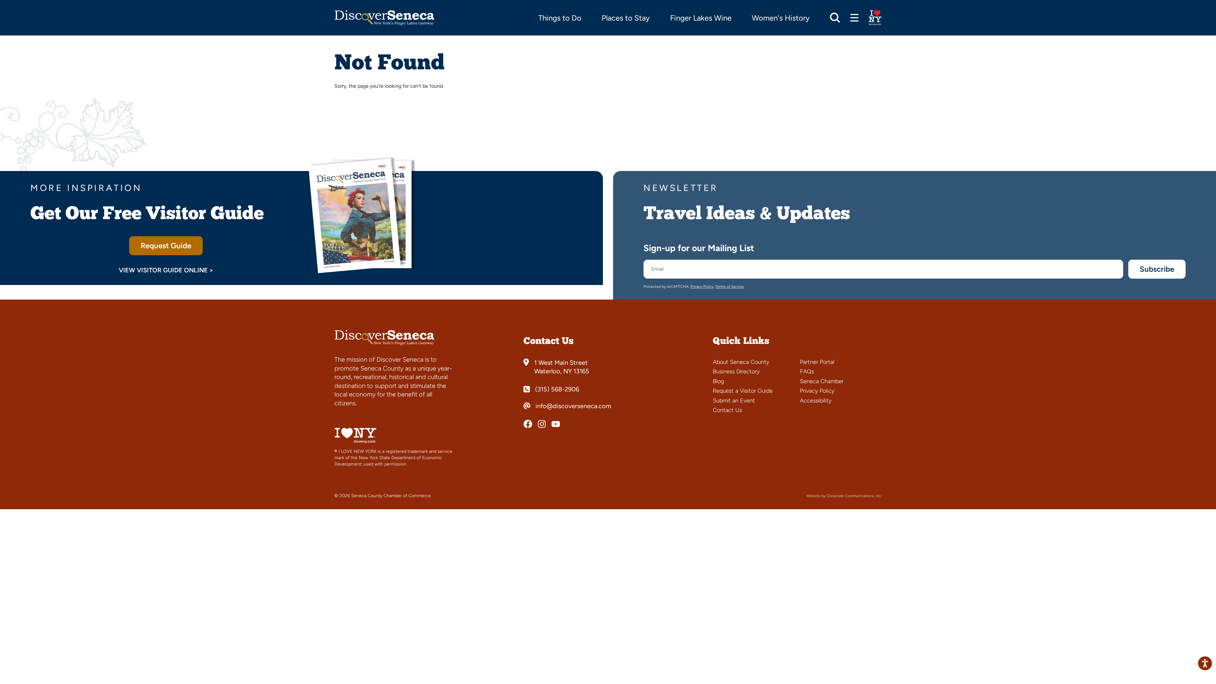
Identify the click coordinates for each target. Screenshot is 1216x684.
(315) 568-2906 (557, 389)
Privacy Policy (701, 286)
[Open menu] (854, 18)
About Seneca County (741, 361)
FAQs (807, 371)
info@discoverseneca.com (573, 406)
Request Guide (166, 245)
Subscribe (1157, 269)
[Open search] (835, 18)
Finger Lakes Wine (701, 17)
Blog (718, 381)
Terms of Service (729, 286)
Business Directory (736, 371)
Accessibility (816, 400)
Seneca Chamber (822, 381)
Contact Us (727, 410)
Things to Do (559, 17)
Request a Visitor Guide (743, 390)
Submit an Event (734, 400)
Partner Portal (817, 361)
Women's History (781, 17)
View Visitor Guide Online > (166, 270)
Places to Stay (626, 17)
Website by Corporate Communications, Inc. (844, 496)
